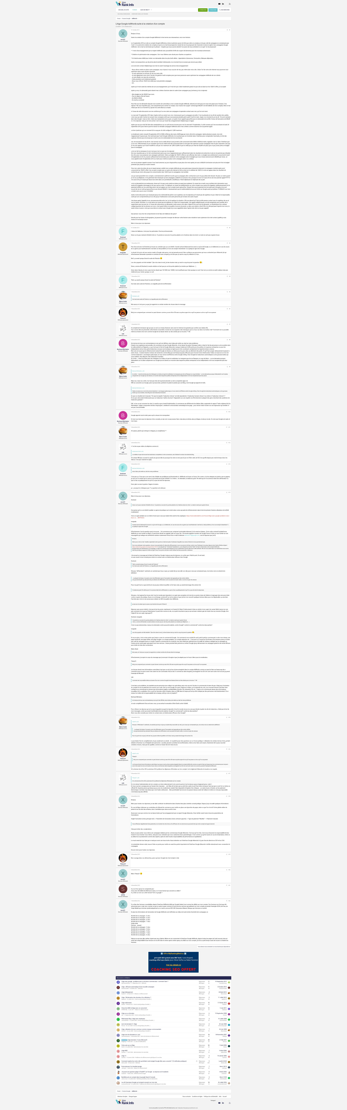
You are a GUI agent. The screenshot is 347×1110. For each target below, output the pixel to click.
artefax (123, 1004)
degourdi (123, 999)
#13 (229, 464)
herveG (225, 1015)
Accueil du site (123, 10)
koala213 (123, 993)
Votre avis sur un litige (128, 1045)
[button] (151, 10)
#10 (229, 411)
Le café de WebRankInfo (140, 1041)
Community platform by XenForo (163, 1108)
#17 (229, 773)
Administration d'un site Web (141, 1047)
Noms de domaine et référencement (150, 1036)
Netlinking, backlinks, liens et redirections (147, 1078)
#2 (229, 227)
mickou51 (123, 1073)
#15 (229, 717)
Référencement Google (140, 1073)
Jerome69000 (124, 1020)
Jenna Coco (124, 1078)
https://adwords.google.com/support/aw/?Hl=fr (145, 547)
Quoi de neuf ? (145, 10)
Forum (134, 10)
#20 (229, 869)
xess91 (119, 26)
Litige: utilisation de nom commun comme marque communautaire (141, 1029)
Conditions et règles (197, 1096)
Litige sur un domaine (127, 1013)
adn (122, 1015)
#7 (229, 324)
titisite (225, 1047)
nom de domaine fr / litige (129, 1024)
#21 (229, 885)
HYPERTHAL (124, 1009)
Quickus (123, 1052)
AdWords (144, 983)
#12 (229, 442)
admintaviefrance (125, 983)
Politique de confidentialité (211, 1096)
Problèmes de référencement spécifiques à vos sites (148, 1057)
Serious (225, 1041)
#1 (229, 30)
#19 (229, 854)
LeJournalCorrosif (125, 1084)
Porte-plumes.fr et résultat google (131, 1066)
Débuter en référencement (141, 993)
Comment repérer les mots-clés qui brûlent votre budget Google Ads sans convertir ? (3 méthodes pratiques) (154, 1061)
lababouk (224, 1009)
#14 (229, 492)
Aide (220, 1096)
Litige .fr (123, 1056)
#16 (229, 749)
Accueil (225, 1096)
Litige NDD (124, 1050)
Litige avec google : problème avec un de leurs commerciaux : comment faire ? (144, 981)
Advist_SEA (124, 1062)
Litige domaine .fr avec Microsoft (137, 1040)
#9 (229, 366)
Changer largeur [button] (133, 1096)
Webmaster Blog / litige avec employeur (133, 1018)
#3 (229, 243)
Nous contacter (187, 1096)
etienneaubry (223, 1078)
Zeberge (224, 1036)
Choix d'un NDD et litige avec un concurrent (134, 1008)
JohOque (123, 1068)
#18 (229, 796)
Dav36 (123, 1047)
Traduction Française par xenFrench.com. (188, 1108)
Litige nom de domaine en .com (130, 1034)
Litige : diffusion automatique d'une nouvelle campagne (137, 987)
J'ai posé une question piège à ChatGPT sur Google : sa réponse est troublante (144, 1072)
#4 (229, 276)
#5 (229, 291)
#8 (229, 339)
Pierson (123, 1025)
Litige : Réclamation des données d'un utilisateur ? (136, 997)
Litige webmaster (126, 1003)
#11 (229, 427)
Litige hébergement (127, 992)
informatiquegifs (222, 1025)
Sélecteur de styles (122, 1096)
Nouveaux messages (124, 14)
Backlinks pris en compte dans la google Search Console (138, 1077)
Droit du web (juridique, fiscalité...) (143, 999)
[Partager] (227, 30)
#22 (229, 900)
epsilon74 (224, 999)
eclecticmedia (125, 988)
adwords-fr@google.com (192, 535)
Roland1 (224, 1004)
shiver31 (123, 1031)
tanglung (123, 1041)
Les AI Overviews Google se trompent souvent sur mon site (139, 1082)
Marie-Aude (224, 993)
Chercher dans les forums (140, 14)
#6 (229, 308)
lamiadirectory (223, 983)
